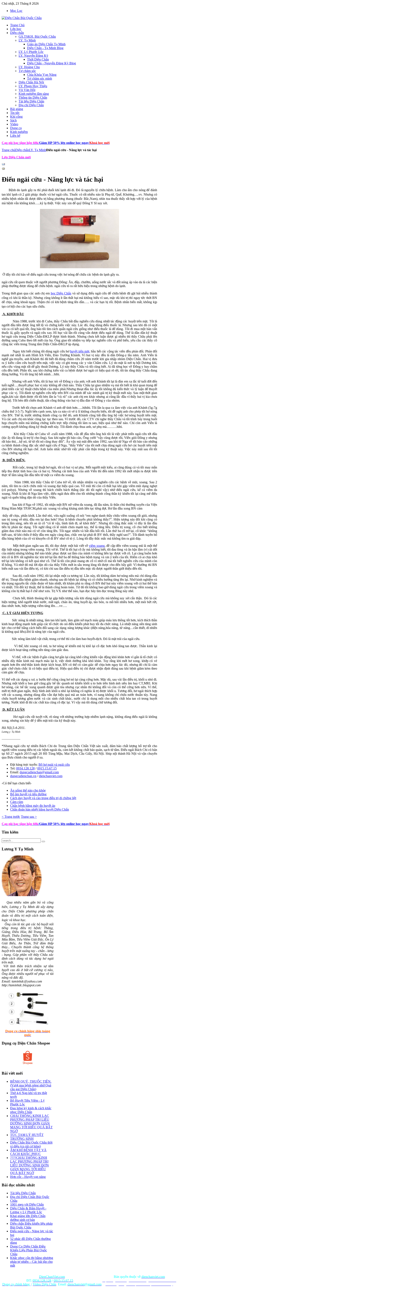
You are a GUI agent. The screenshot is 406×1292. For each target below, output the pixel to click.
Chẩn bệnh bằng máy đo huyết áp (32, 805)
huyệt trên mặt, (80, 351)
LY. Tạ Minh (37, 150)
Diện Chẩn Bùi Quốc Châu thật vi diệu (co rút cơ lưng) (31, 1144)
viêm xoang (96, 545)
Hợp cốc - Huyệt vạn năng (28, 1177)
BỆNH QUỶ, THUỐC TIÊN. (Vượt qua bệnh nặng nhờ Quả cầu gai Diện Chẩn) (30, 1085)
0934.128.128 (25, 768)
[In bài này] (3, 169)
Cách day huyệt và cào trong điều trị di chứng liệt (43, 798)
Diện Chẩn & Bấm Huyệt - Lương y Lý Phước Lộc (28, 1210)
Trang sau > (29, 816)
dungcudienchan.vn (23, 776)
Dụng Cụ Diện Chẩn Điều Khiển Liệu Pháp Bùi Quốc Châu (28, 1250)
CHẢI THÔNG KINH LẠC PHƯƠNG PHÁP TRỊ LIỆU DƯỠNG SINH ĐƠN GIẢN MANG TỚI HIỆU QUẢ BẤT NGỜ (31, 1123)
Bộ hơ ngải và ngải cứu (54, 764)
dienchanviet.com (50, 776)
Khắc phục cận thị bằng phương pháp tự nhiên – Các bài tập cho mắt (31, 1261)
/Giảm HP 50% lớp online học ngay (63, 824)
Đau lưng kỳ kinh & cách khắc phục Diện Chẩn (30, 1110)
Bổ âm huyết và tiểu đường (28, 794)
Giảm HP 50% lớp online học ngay (63, 143)
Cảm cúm (16, 802)
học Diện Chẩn (61, 293)
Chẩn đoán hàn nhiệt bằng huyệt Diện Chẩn (39, 809)
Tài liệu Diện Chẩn (23, 1193)
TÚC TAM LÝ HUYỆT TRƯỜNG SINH (27, 1136)
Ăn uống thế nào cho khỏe (28, 790)
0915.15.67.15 (47, 768)
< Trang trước (11, 816)
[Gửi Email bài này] (3, 165)
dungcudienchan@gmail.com (39, 772)
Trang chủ (8, 150)
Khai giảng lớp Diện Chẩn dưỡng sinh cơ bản (27, 1218)
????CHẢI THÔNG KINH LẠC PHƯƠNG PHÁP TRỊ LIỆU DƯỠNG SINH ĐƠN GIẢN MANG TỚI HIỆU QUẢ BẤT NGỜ (29, 1165)
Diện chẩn (22, 150)
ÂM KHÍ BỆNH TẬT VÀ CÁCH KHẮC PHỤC (28, 1152)
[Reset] (43, 841)
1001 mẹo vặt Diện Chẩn (27, 1204)
